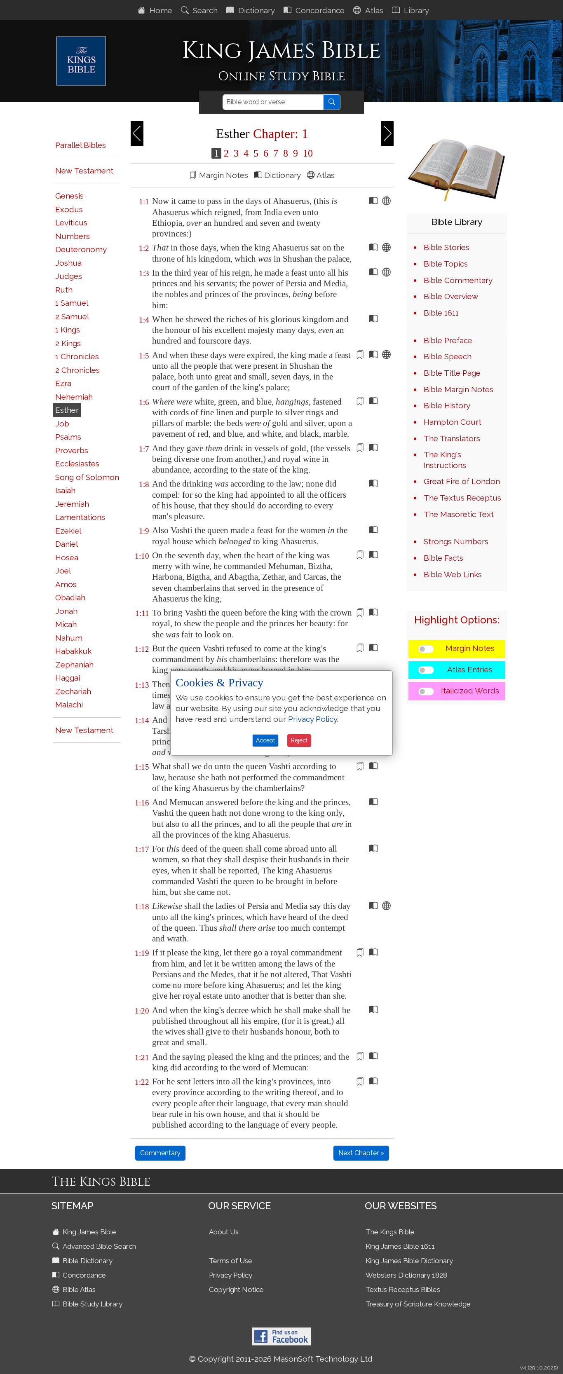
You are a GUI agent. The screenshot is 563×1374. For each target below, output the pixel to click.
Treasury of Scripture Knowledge (418, 1304)
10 (306, 153)
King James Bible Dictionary (409, 1261)
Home (159, 10)
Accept (265, 740)
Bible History (447, 405)
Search (204, 10)
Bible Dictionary (86, 1261)
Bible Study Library (91, 1304)
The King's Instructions (444, 460)
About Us (224, 1232)
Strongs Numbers (456, 541)
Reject (299, 740)
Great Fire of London (462, 481)
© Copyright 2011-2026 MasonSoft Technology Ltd (281, 1358)
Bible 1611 (441, 312)
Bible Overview (451, 296)
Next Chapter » (361, 1153)
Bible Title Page (452, 372)
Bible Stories (446, 247)
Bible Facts (443, 557)
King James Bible (88, 1232)
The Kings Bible (390, 1232)
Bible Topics (446, 263)
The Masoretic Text (459, 514)
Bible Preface (448, 340)
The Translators (452, 438)
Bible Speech (448, 356)
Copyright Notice (236, 1289)
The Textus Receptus (462, 497)
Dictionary (255, 10)
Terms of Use (230, 1261)
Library (415, 10)
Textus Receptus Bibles (403, 1289)
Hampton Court (452, 421)
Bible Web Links (453, 574)
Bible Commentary (458, 280)
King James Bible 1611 (400, 1246)
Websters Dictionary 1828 (406, 1275)
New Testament (84, 170)
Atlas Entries (470, 669)
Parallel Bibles (80, 145)
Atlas (373, 10)
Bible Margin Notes (458, 389)
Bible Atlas (78, 1289)
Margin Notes (470, 648)
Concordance (319, 10)
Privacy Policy (230, 1275)
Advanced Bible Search (98, 1246)
